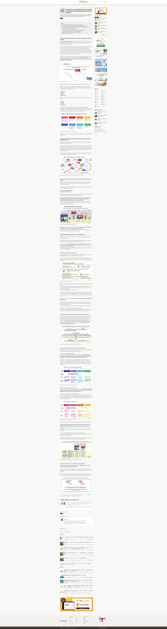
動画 (76, 619)
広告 (103, 102)
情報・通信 (104, 104)
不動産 (104, 96)
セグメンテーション (66, 564)
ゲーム (97, 94)
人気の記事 (84, 619)
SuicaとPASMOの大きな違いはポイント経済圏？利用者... (102, 32)
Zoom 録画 (61, 564)
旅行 (97, 90)
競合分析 (70, 563)
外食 (97, 92)
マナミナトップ (62, 4)
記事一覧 (84, 618)
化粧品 (104, 100)
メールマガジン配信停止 (86, 620)
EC (97, 104)
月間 (105, 17)
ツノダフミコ (65, 545)
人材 (97, 102)
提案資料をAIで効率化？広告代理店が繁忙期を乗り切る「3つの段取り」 (75, 575)
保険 (97, 96)
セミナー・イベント (71, 624)
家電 (97, 98)
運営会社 (84, 623)
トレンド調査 (71, 564)
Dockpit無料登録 (105, 1)
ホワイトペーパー (71, 623)
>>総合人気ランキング (104, 34)
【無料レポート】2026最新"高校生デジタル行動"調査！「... (102, 119)
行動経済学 (89, 563)
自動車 (104, 98)
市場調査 (74, 563)
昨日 (96, 17)
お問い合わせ (99, 1)
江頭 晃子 (65, 550)
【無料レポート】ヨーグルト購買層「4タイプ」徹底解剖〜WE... (102, 122)
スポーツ (104, 92)
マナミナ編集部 (65, 572)
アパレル (98, 100)
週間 (101, 17)
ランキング (70, 620)
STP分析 (86, 563)
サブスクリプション (78, 563)
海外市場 (98, 106)
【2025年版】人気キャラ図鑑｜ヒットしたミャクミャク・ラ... (102, 19)
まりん (98, 33)
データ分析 (82, 563)
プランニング (70, 619)
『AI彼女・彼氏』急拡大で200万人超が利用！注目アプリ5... (102, 22)
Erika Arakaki (66, 519)
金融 (103, 94)
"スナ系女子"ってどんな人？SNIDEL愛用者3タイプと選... (102, 25)
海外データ (77, 618)
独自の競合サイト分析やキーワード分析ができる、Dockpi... (102, 112)
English (67, 4)
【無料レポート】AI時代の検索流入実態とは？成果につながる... (102, 115)
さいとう (65, 555)
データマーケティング (62, 563)
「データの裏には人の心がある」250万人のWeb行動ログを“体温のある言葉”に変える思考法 (78, 537)
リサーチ (70, 618)
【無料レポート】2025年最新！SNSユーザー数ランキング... (102, 29)
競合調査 (67, 563)
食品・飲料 (104, 90)
